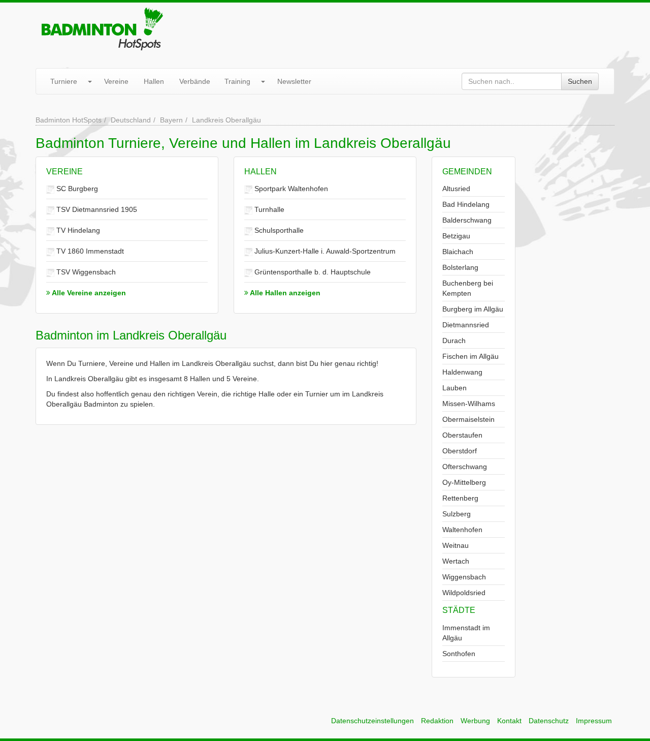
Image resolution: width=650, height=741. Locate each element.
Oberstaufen (462, 435)
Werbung (475, 721)
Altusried (456, 188)
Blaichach (457, 252)
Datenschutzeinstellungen (372, 721)
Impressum (594, 721)
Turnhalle (268, 209)
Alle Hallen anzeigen (284, 293)
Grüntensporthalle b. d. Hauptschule (311, 272)
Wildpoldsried (463, 593)
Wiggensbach (464, 577)
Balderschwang (467, 220)
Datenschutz (549, 721)
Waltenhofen (462, 530)
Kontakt (509, 721)
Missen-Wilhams (468, 403)
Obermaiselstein (468, 419)
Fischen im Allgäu (470, 356)
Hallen (154, 81)
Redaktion (437, 721)
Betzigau (456, 236)
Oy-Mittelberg (464, 482)
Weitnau (455, 545)
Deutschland (131, 120)
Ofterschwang (464, 466)
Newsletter (294, 81)
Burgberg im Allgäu (472, 309)
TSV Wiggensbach (85, 272)
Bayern (171, 120)
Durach (454, 340)
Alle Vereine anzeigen (88, 293)
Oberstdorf (459, 451)
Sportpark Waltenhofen (290, 188)
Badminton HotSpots (69, 120)
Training (237, 81)
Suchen (580, 81)
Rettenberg (460, 498)
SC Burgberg (76, 188)
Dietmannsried (465, 325)
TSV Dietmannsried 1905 (95, 209)
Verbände (194, 81)
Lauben (454, 388)
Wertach (455, 561)
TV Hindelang (77, 230)
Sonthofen (458, 654)
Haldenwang (462, 372)
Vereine (116, 81)
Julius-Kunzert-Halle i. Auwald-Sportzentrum (324, 251)
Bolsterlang (460, 267)
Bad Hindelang (466, 204)
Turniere (63, 81)
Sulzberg (456, 514)
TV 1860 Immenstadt (89, 251)
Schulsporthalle (278, 230)
